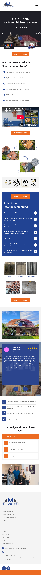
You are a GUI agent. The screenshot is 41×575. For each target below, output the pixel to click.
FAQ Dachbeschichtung (9, 517)
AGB (3, 540)
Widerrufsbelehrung (8, 543)
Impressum (5, 534)
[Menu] (37, 5)
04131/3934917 (9, 552)
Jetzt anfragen (20, 572)
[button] (20, 213)
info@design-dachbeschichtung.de (15, 548)
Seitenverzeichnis (7, 523)
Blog (3, 528)
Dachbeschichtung (7, 511)
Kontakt (4, 520)
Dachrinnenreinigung (8, 514)
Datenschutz (5, 537)
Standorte (5, 531)
